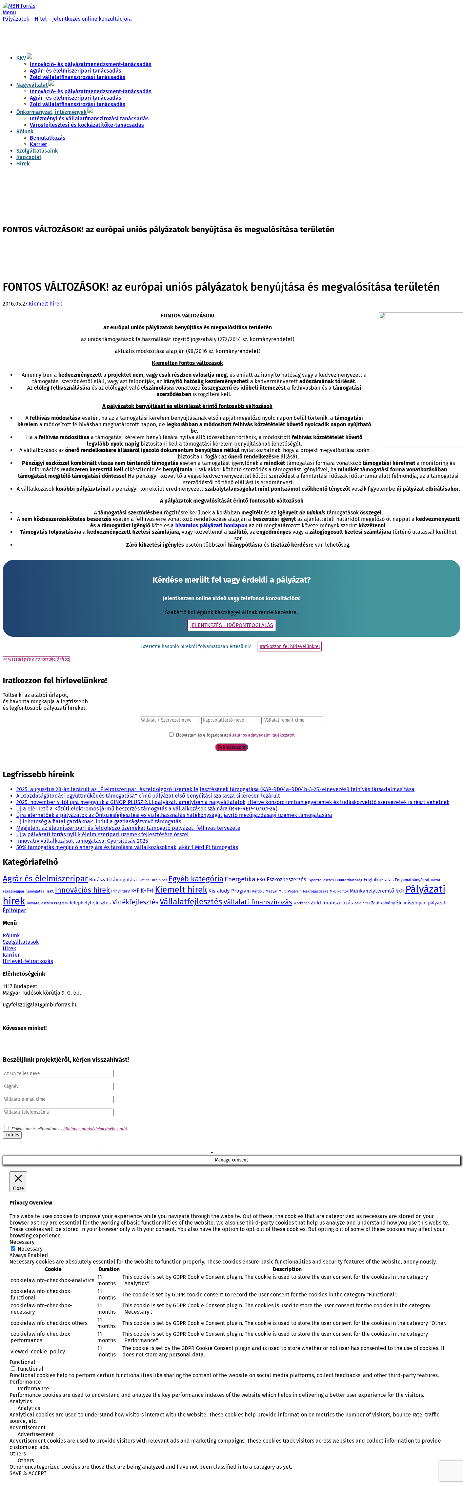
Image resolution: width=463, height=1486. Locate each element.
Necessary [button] (22, 1242)
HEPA (49, 891)
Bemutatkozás (47, 138)
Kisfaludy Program (229, 891)
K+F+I (147, 890)
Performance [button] (25, 1382)
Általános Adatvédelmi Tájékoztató (177, 1153)
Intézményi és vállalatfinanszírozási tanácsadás (89, 118)
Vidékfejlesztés (135, 902)
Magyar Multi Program (284, 891)
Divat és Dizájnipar (151, 880)
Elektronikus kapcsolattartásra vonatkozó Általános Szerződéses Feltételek (73, 1153)
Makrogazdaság (315, 891)
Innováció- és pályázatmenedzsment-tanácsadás (91, 64)
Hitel (41, 19)
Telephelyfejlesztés (90, 903)
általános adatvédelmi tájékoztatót (262, 735)
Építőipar (14, 910)
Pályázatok (16, 19)
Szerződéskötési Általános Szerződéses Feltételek (49, 1146)
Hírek (23, 163)
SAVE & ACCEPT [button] (27, 1473)
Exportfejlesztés (320, 880)
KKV (21, 58)
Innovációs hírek (82, 890)
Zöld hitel (362, 903)
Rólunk (25, 131)
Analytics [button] (20, 1401)
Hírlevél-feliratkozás (28, 961)
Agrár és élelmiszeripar (45, 878)
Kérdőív (258, 891)
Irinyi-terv (120, 891)
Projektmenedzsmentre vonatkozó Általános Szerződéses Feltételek (164, 1146)
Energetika (240, 879)
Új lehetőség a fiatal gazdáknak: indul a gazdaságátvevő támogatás (98, 821)
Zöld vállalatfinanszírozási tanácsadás (77, 77)
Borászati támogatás (112, 880)
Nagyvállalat (32, 85)
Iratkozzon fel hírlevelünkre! (290, 646)
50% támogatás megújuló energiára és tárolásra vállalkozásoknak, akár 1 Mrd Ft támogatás (127, 847)
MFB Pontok (339, 891)
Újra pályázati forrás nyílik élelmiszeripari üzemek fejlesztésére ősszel (102, 834)
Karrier (38, 144)
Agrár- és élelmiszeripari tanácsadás (75, 70)
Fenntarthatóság (348, 880)
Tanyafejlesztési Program (47, 903)
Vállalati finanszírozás (257, 902)
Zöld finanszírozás (332, 903)
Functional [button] (22, 1362)
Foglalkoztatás (379, 880)
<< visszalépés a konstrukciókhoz (36, 659)
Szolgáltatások (21, 942)
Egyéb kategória (195, 878)
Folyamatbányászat (412, 880)
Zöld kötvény (383, 903)
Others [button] (17, 1453)
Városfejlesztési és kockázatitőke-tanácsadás (87, 125)
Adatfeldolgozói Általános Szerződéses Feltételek (260, 1153)
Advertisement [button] (27, 1427)
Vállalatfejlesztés (191, 901)
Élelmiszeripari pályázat (420, 903)
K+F (135, 890)
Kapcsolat (28, 157)
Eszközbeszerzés (286, 879)
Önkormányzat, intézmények (51, 112)
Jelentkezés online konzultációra (92, 19)
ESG (261, 880)
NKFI (400, 891)
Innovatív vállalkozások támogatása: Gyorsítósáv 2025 (82, 841)
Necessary (30, 1249)
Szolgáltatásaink (37, 151)
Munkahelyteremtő (372, 891)
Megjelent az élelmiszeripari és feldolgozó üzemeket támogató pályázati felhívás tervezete (128, 828)
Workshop (301, 903)
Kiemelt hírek (45, 303)
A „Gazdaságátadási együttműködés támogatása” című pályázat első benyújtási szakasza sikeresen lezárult (148, 796)
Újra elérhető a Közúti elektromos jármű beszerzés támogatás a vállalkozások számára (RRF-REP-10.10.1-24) (146, 808)
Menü (9, 12)
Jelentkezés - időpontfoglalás (231, 625)
